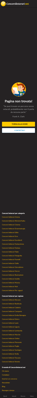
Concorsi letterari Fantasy (11, 248)
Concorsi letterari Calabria (11, 307)
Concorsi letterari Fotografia (12, 255)
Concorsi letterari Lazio (10, 323)
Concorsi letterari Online (10, 338)
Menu (32, 396)
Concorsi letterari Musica (11, 282)
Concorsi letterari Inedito (11, 279)
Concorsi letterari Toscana (11, 358)
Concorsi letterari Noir (10, 286)
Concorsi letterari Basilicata (11, 304)
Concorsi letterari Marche (11, 334)
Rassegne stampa (8, 390)
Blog (3, 386)
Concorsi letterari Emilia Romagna (14, 315)
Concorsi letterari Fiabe (10, 252)
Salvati (14, 396)
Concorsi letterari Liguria (10, 327)
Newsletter (6, 383)
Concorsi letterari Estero (10, 319)
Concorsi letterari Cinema (11, 225)
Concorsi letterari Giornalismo (12, 267)
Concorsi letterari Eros (10, 236)
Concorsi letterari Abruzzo (11, 300)
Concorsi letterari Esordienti (12, 240)
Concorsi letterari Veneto (11, 361)
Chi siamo (5, 371)
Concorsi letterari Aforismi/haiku (13, 221)
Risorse (23, 396)
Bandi (5, 396)
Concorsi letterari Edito (10, 232)
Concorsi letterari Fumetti (11, 259)
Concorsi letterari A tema (11, 217)
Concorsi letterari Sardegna (11, 350)
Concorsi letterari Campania (12, 311)
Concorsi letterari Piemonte (12, 342)
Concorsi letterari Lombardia (12, 331)
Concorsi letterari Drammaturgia (13, 228)
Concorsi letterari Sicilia (10, 354)
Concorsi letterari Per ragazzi (12, 290)
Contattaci (5, 375)
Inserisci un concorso (9, 379)
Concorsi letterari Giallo (10, 263)
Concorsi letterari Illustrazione (12, 275)
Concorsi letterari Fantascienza (13, 244)
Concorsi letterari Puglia (10, 346)
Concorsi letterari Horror (11, 271)
